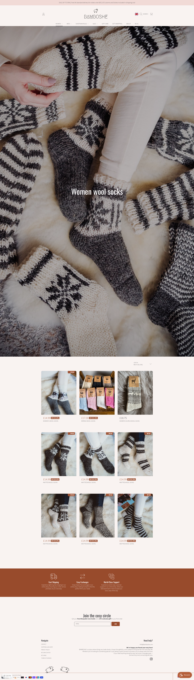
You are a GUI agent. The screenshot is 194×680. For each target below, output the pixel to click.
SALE (94, 24)
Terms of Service (46, 658)
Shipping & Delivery (47, 647)
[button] (144, 14)
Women (58, 24)
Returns (43, 655)
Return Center (45, 653)
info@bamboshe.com (146, 644)
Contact (43, 644)
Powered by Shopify (16, 675)
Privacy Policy (45, 650)
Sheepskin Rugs (81, 24)
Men (68, 24)
